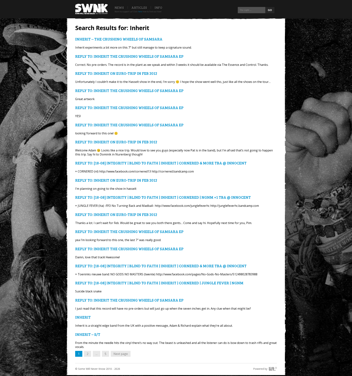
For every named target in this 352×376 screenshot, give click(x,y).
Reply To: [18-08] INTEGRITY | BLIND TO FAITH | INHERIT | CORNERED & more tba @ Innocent (161, 163)
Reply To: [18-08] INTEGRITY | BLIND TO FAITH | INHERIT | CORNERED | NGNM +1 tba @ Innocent (163, 197)
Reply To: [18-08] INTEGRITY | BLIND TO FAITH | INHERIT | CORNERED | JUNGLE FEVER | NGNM (159, 282)
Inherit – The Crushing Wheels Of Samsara (118, 39)
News (119, 7)
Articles (139, 7)
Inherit (83, 317)
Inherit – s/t (87, 334)
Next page (120, 354)
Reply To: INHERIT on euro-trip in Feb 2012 (116, 73)
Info (158, 7)
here (140, 11)
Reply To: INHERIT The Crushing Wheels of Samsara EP (129, 56)
